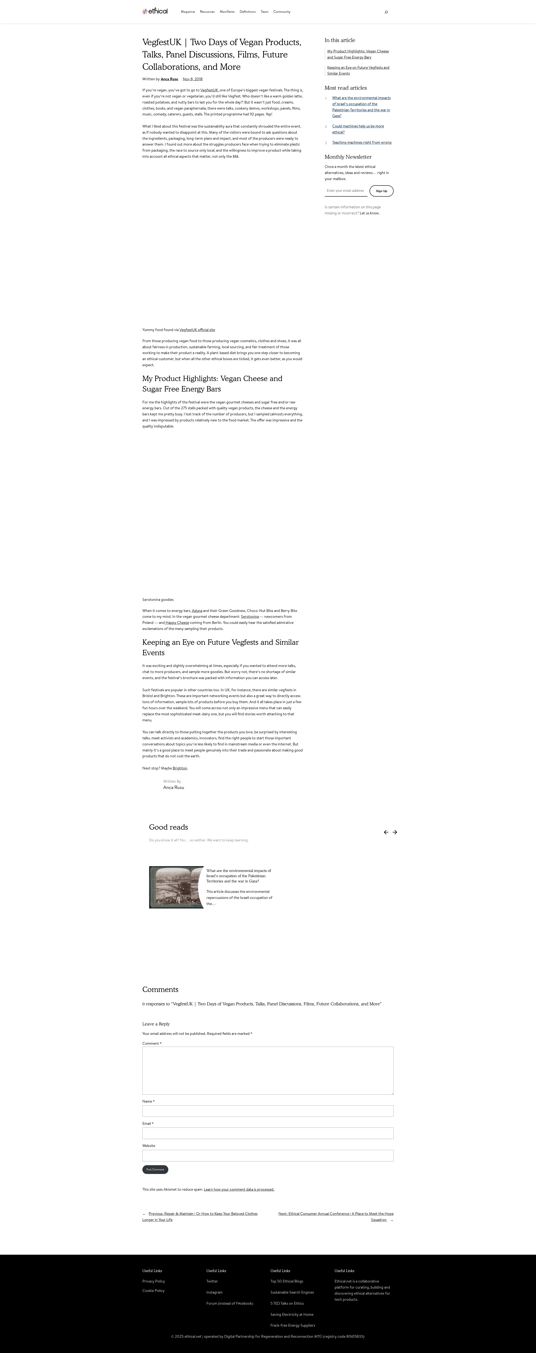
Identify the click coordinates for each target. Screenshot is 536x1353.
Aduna (197, 610)
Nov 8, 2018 (193, 79)
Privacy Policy (153, 1281)
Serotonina (250, 616)
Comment (152, 1043)
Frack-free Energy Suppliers (293, 1325)
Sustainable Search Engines (292, 1292)
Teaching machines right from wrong (362, 142)
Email (148, 1123)
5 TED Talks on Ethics (287, 1303)
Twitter (212, 1281)
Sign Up (381, 191)
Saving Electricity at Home (292, 1314)
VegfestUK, (210, 90)
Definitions (248, 11)
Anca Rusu (169, 79)
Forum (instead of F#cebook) (229, 1303)
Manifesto (227, 11)
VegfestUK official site (197, 329)
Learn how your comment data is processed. (239, 1189)
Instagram (214, 1292)
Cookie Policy (153, 1290)
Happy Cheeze (177, 622)
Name (148, 1101)
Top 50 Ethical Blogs (287, 1281)
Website (148, 1145)
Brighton (180, 768)
